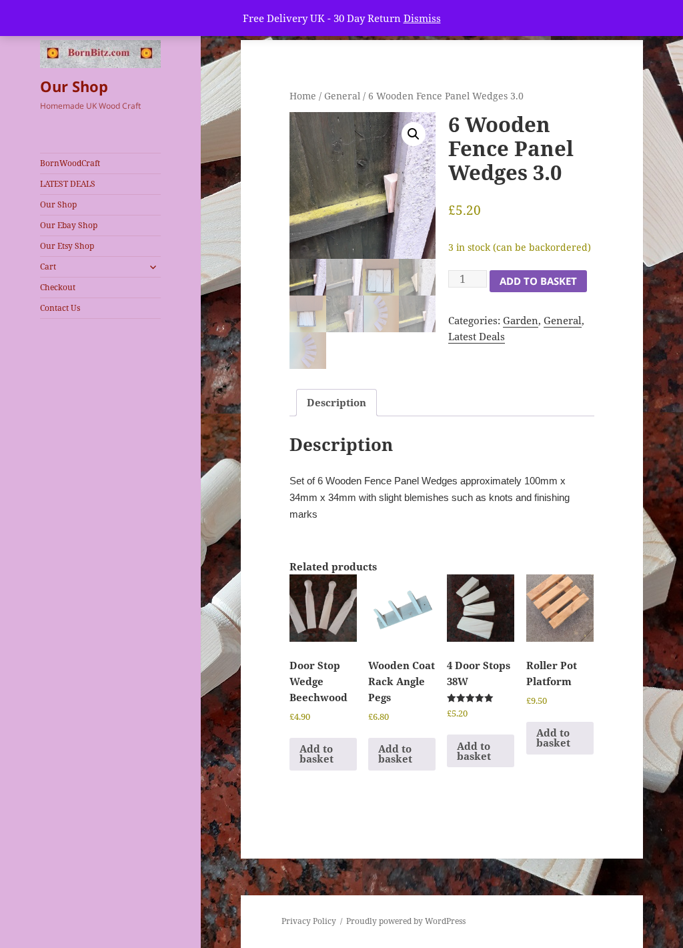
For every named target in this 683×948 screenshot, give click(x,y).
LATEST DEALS (67, 183)
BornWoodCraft (70, 163)
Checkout (57, 287)
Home (302, 95)
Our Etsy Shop (67, 246)
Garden (520, 320)
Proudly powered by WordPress (406, 921)
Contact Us (60, 308)
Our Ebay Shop (68, 225)
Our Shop (74, 86)
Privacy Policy (308, 921)
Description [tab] (336, 402)
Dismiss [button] (422, 18)
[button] (414, 134)
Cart (48, 266)
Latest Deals (476, 336)
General (342, 95)
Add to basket (538, 281)
